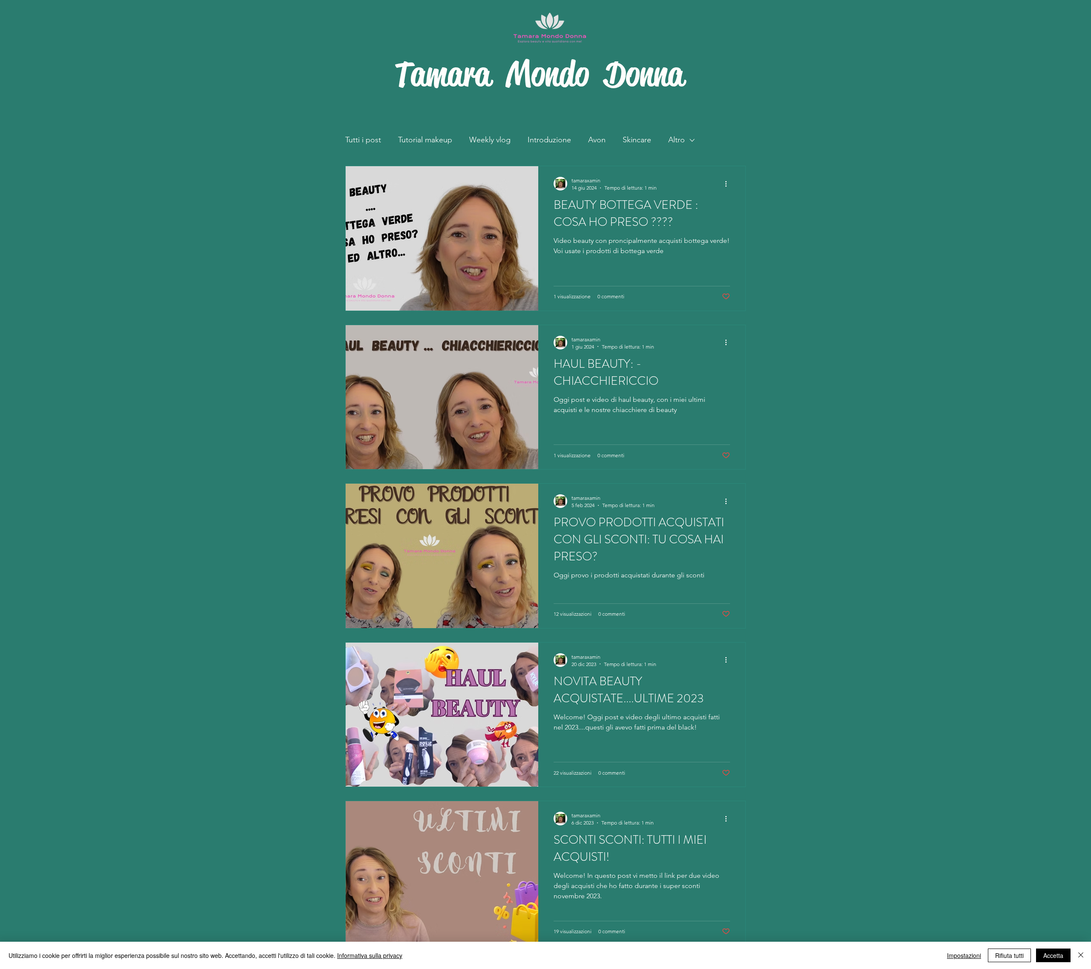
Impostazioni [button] (964, 955)
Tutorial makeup (425, 139)
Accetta (1053, 955)
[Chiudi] (1081, 955)
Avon (597, 139)
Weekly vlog (490, 139)
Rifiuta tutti (1009, 955)
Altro (676, 139)
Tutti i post (363, 139)
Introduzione (549, 139)
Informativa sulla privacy (369, 955)
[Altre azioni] (729, 184)
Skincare (637, 139)
